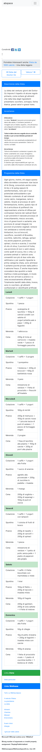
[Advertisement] (21, 27)
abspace (8, 3)
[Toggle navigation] (35, 3)
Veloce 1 (30, 72)
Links (9, 673)
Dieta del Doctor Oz (11, 73)
